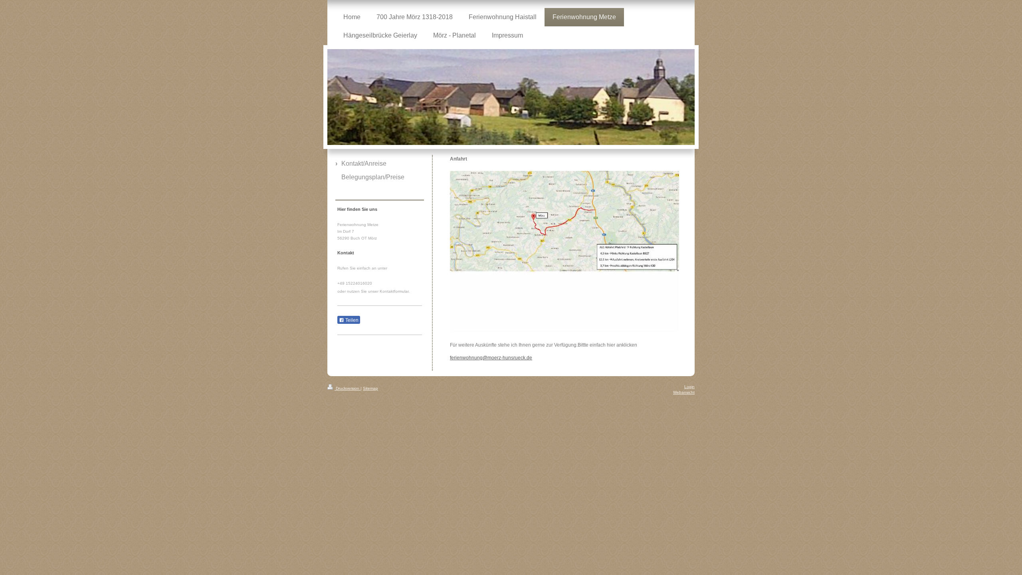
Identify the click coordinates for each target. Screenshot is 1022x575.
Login (689, 387)
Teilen (351, 320)
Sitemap (370, 388)
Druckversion (347, 388)
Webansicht (684, 392)
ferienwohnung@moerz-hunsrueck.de (491, 358)
